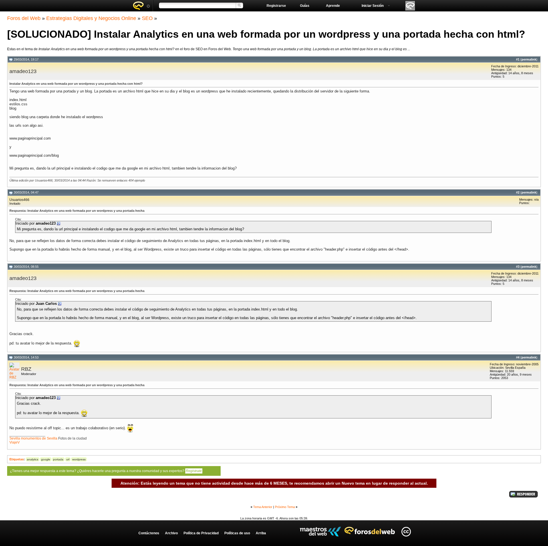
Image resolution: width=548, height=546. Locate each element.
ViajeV (14, 442)
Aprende (333, 6)
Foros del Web (24, 18)
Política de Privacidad (201, 533)
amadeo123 (23, 71)
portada (58, 459)
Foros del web (141, 5)
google (45, 459)
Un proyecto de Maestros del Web (320, 532)
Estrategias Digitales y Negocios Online (91, 18)
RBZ (26, 369)
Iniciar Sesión (373, 6)
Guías (304, 6)
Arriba (261, 533)
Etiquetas (16, 459)
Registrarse (276, 6)
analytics (32, 459)
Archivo (171, 533)
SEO (147, 18)
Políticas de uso (237, 533)
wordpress (79, 459)
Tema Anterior (262, 507)
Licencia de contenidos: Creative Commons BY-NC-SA (406, 532)
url (67, 459)
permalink (528, 59)
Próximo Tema (285, 507)
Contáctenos (148, 533)
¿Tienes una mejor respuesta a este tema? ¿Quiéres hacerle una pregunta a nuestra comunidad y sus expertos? (106, 471)
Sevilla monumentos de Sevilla (33, 438)
